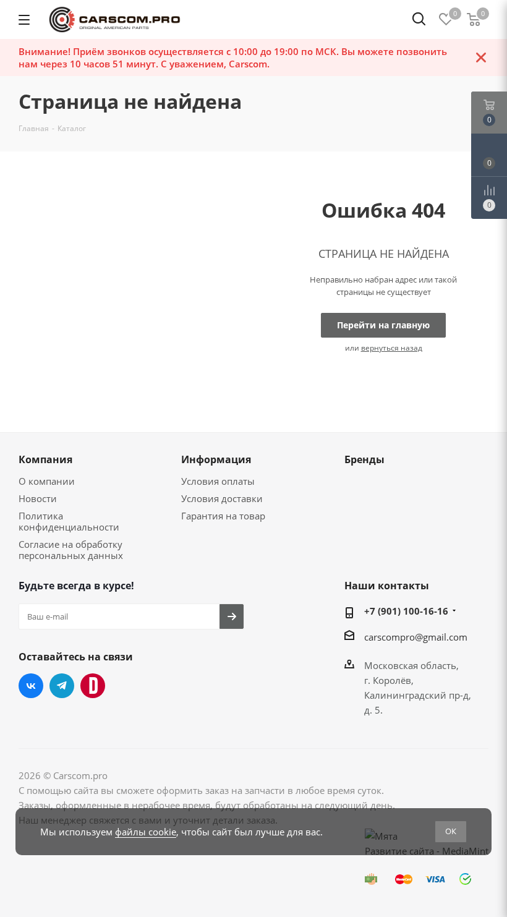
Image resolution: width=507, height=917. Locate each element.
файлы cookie (145, 831)
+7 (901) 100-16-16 (406, 611)
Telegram (61, 685)
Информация (216, 459)
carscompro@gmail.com (415, 637)
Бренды (364, 459)
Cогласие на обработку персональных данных (71, 549)
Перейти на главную (383, 325)
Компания (45, 459)
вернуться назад (391, 348)
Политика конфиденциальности (69, 521)
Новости (38, 498)
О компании (47, 481)
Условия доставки (222, 498)
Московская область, (411, 665)
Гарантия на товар (223, 516)
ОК (450, 831)
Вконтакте (31, 685)
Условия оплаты (218, 481)
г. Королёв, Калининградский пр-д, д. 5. (417, 695)
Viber (92, 685)
